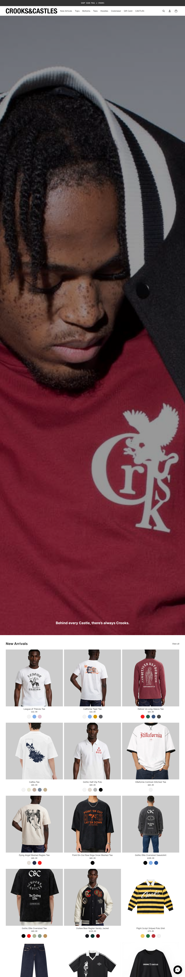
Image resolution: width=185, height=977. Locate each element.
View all (175, 643)
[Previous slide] (10, 678)
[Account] (169, 11)
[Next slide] (58, 678)
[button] (177, 969)
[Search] (163, 11)
